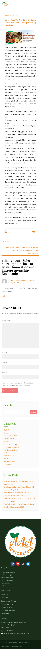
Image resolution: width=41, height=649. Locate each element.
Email (4, 363)
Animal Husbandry (7, 577)
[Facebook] (13, 564)
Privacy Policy (5, 646)
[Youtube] (18, 564)
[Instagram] (23, 564)
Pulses (6, 459)
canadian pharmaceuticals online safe (21, 280)
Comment (6, 321)
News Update (5, 583)
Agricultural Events (8, 610)
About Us (4, 595)
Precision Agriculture (8, 572)
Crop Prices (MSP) (10, 436)
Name (4, 353)
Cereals (6, 433)
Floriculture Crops (10, 444)
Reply (4, 296)
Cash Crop (7, 430)
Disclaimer (5, 614)
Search (8, 405)
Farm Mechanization (7, 580)
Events (6, 441)
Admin (9, 232)
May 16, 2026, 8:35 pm (15, 283)
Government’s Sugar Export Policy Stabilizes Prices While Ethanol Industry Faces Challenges (21, 250)
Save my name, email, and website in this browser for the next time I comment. (18, 384)
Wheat (7, 241)
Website (4, 373)
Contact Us (5, 598)
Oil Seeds (7, 453)
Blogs (3, 586)
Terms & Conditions (16, 646)
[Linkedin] (28, 564)
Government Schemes (12, 447)
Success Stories (9, 461)
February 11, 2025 (11, 15)
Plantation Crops (10, 456)
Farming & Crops (6, 575)
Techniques (8, 464)
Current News (9, 439)
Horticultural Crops (11, 450)
